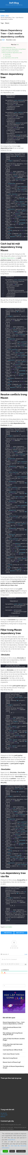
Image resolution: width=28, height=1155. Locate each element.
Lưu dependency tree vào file (9, 57)
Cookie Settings (21, 1151)
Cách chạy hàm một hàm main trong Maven (12, 1045)
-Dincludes (6, 54)
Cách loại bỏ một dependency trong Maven (13, 49)
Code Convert (4, 1114)
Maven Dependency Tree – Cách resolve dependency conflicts (13, 1023)
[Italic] (4, 964)
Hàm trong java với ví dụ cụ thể (13, 1124)
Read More (11, 1139)
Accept (5, 1151)
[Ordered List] (9, 964)
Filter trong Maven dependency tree (11, 52)
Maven (7, 23)
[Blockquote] (13, 964)
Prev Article (8, 932)
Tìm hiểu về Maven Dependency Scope (13, 1067)
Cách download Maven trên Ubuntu (12, 1028)
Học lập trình (4, 1113)
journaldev (8, 927)
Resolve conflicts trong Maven (10, 51)
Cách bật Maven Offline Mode (12, 1050)
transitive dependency (8, 258)
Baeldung (3, 1116)
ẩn (17, 44)
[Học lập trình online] (14, 1013)
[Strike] (7, 964)
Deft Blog (14, 3)
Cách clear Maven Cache (11, 1054)
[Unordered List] (11, 964)
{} (16, 964)
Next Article (20, 932)
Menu (3, 10)
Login (25, 954)
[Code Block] (14, 964)
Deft (3, 39)
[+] (18, 964)
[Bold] (2, 964)
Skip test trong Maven (10, 1058)
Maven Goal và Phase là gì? (12, 1062)
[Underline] (5, 964)
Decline (12, 1151)
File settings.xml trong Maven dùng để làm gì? (13, 1033)
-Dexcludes (7, 56)
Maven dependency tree (8, 47)
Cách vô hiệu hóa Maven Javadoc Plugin (14, 1039)
